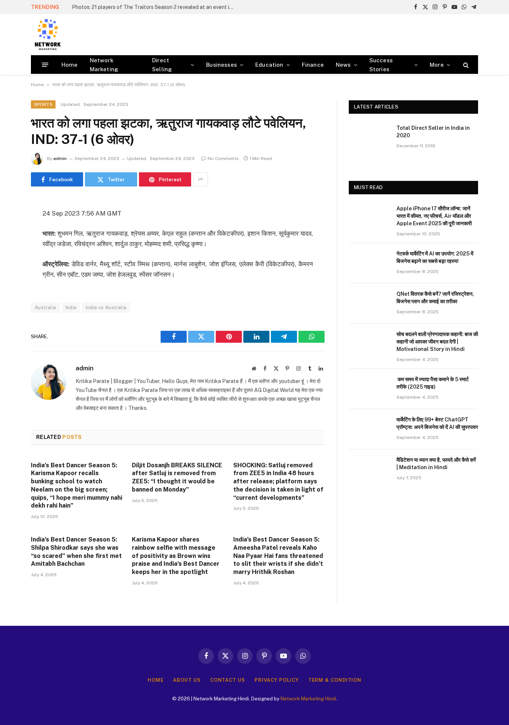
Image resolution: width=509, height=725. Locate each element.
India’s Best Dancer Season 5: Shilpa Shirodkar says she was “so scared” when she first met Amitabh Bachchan (76, 551)
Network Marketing (104, 64)
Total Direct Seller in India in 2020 (433, 131)
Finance (313, 65)
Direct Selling (162, 64)
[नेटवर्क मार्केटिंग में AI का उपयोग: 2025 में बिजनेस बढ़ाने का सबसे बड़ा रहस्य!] (369, 263)
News (343, 65)
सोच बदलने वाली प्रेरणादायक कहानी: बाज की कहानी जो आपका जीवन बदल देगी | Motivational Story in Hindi (437, 341)
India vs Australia (106, 307)
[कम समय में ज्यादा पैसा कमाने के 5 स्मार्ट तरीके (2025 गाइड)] (369, 389)
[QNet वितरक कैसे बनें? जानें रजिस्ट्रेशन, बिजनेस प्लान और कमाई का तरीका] (369, 303)
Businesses (221, 65)
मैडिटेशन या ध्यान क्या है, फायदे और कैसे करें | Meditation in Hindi (436, 463)
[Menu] (45, 64)
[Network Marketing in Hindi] (47, 34)
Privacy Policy (277, 680)
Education (269, 65)
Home (69, 65)
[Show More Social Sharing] (200, 179)
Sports (43, 104)
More (437, 65)
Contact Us (227, 680)
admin (60, 158)
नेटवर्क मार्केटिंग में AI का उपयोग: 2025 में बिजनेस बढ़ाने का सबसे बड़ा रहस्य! (434, 257)
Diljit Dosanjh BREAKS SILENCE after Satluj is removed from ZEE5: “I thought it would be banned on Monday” (177, 477)
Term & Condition (335, 680)
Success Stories (381, 64)
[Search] (465, 64)
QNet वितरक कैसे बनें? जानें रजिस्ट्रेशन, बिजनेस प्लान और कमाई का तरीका (435, 297)
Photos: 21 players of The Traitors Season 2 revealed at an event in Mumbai (156, 7)
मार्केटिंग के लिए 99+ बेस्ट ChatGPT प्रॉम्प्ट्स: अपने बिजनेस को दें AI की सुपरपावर (437, 423)
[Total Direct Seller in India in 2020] (369, 137)
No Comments (223, 158)
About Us (186, 680)
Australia (45, 307)
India (71, 307)
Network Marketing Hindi (308, 699)
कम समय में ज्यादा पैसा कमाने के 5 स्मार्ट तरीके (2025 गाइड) (432, 383)
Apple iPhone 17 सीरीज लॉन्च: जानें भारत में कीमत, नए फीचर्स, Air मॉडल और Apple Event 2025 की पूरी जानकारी (434, 215)
